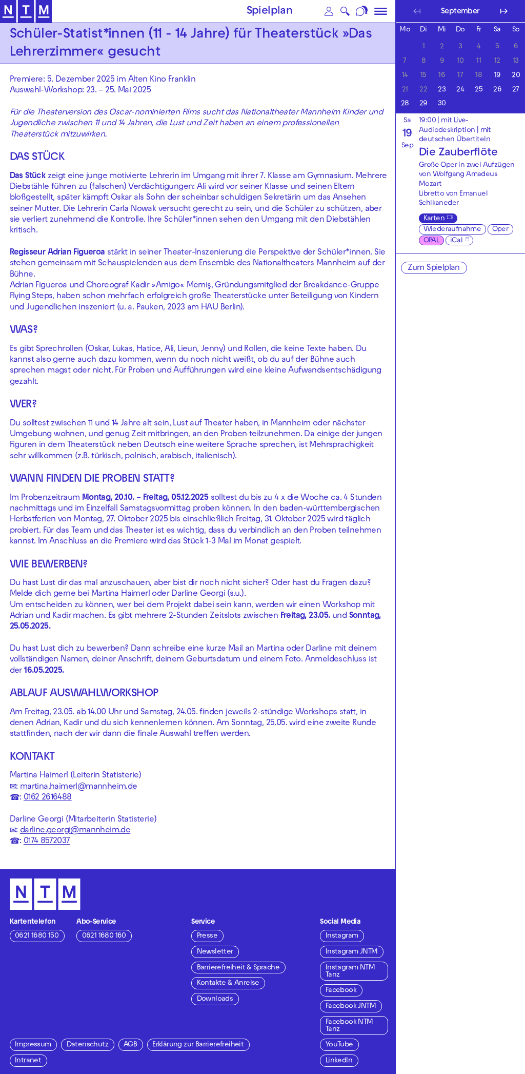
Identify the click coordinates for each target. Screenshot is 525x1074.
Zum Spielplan (434, 268)
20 (515, 74)
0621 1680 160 (104, 936)
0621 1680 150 (36, 936)
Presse (207, 936)
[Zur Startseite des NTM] (26, 11)
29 (423, 103)
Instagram (342, 936)
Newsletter (215, 952)
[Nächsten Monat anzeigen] (504, 11)
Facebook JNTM (351, 1006)
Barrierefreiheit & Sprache (238, 968)
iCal (456, 241)
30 (442, 103)
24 (460, 89)
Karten (434, 219)
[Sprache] (362, 11)
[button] (329, 11)
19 (497, 74)
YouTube (339, 1045)
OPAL (431, 241)
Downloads (215, 999)
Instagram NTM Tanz (350, 972)
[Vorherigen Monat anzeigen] (416, 11)
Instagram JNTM (352, 952)
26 (497, 89)
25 (478, 89)
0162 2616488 (48, 798)
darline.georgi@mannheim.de (75, 831)
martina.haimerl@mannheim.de (78, 787)
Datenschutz (87, 1045)
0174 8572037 (47, 841)
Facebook (341, 990)
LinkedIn (339, 1061)
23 (442, 89)
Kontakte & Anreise (228, 983)
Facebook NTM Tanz (349, 1026)
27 (515, 89)
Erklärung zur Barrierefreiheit (198, 1045)
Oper (500, 229)
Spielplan (270, 12)
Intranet (28, 1061)
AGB (130, 1045)
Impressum (33, 1045)
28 (405, 103)
